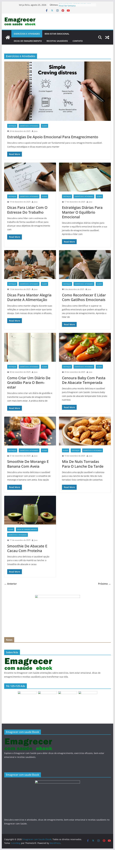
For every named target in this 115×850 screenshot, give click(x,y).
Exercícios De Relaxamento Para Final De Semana (75, 6)
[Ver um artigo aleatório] (107, 37)
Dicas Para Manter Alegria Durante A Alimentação (29, 297)
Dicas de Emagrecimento (28, 40)
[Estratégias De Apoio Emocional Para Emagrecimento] (57, 91)
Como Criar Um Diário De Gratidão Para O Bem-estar (28, 382)
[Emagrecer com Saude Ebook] (7, 37)
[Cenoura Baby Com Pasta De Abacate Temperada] (85, 347)
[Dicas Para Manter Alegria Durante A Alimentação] (30, 264)
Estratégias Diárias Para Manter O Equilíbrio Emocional (82, 212)
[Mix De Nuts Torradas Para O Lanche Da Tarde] (85, 431)
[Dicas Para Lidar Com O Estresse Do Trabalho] (30, 177)
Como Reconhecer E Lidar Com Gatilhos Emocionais (84, 297)
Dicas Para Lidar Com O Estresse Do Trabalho (27, 210)
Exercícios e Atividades (27, 33)
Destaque (12, 126)
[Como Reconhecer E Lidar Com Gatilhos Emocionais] (85, 264)
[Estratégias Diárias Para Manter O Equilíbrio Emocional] (85, 177)
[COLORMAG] (28, 659)
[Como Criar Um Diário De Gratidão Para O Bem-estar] (30, 347)
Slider (44, 126)
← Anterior (10, 583)
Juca (35, 131)
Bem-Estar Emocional (57, 33)
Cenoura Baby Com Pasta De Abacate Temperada (83, 380)
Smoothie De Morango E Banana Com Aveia (28, 464)
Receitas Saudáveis (57, 40)
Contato (78, 40)
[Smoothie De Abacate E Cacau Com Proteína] (30, 510)
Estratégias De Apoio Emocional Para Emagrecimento (52, 136)
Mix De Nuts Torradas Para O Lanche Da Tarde (82, 464)
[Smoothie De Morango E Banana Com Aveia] (30, 431)
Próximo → (104, 583)
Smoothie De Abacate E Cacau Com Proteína (27, 548)
